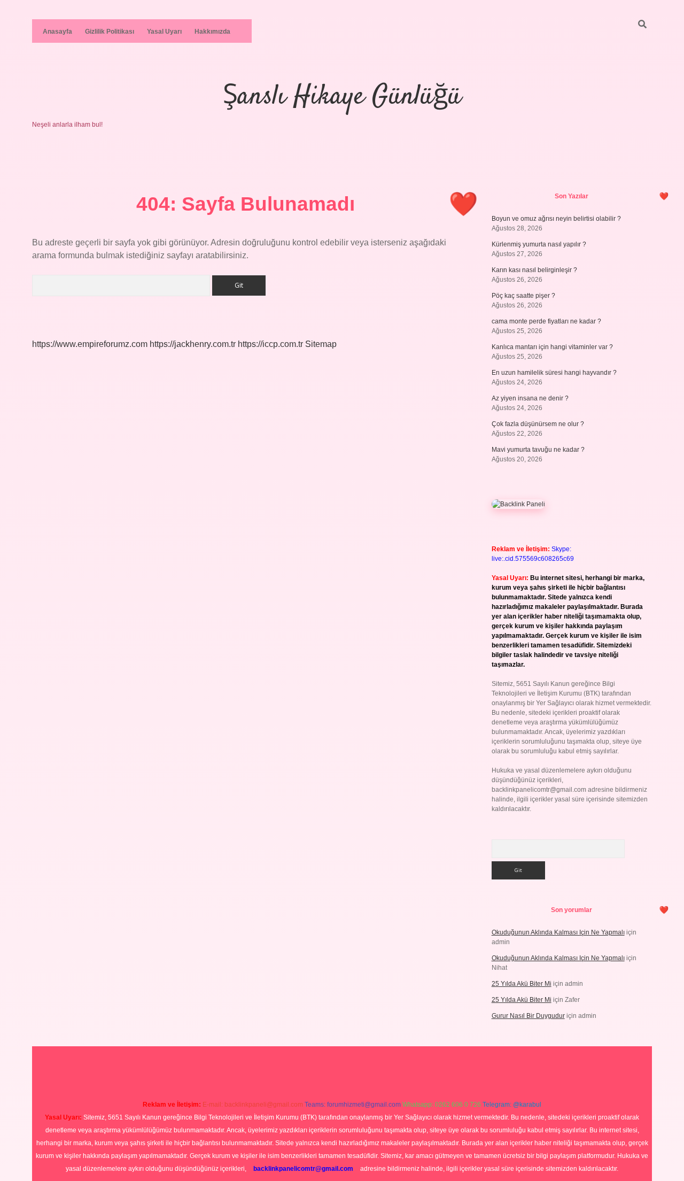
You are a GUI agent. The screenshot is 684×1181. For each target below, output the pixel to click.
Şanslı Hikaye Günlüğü (342, 97)
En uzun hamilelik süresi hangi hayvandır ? (554, 372)
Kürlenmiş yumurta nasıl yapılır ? (539, 244)
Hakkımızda (212, 31)
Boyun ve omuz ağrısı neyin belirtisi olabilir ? (556, 218)
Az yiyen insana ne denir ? (530, 398)
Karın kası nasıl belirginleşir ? (534, 270)
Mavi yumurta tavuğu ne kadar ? (538, 449)
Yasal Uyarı (164, 31)
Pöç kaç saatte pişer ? (523, 295)
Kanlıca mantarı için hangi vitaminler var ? (552, 347)
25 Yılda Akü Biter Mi (521, 983)
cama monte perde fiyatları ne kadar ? (546, 321)
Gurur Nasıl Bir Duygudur (528, 1016)
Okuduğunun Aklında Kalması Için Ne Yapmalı (558, 932)
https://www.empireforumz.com (89, 344)
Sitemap (321, 344)
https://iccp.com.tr (270, 344)
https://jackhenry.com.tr (193, 344)
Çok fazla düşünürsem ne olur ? (538, 424)
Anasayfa (57, 31)
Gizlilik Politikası (109, 31)
